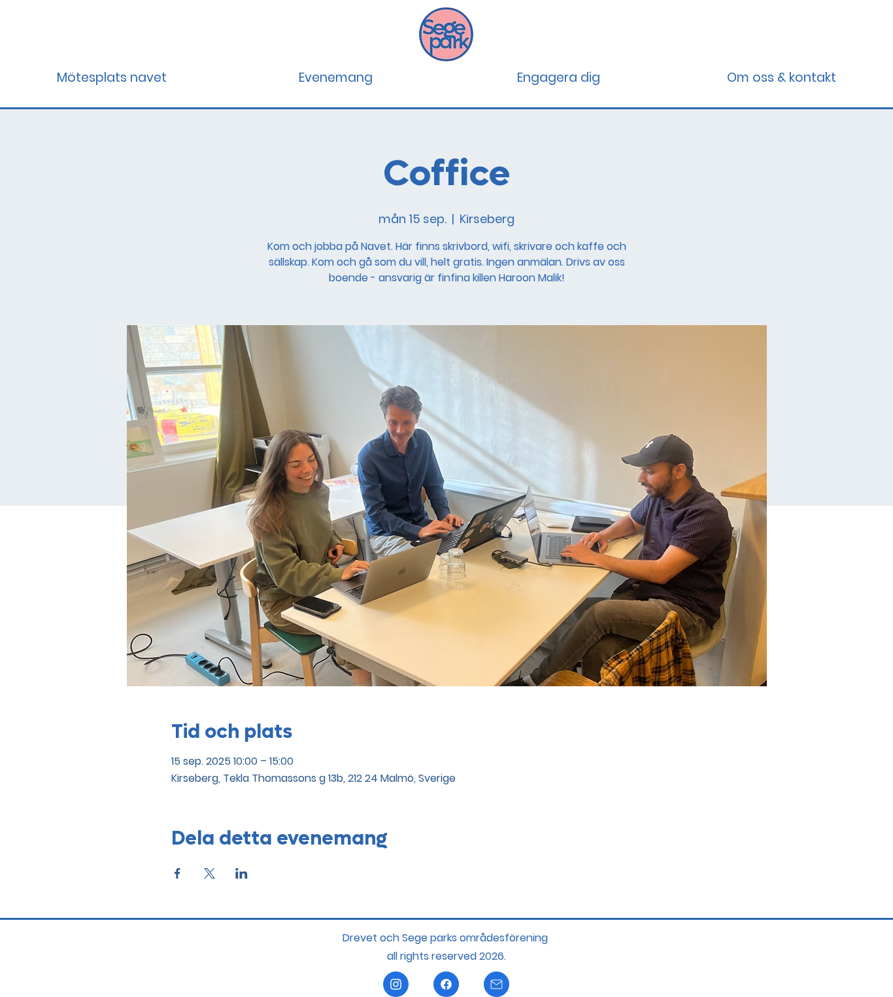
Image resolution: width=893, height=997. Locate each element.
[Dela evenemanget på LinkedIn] (241, 873)
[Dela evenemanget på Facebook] (177, 873)
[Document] (396, 984)
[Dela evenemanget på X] (209, 873)
